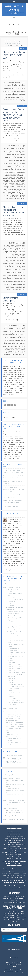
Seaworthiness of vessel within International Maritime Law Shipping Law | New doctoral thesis (14, 115)
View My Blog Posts (8, 570)
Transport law (18, 97)
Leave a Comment (22, 289)
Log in (22, 972)
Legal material (5, 163)
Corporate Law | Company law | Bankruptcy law (13, 157)
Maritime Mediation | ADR (14, 788)
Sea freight (15, 186)
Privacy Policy (14, 958)
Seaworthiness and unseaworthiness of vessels (16, 187)
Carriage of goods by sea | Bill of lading (15, 84)
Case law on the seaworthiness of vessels (17, 151)
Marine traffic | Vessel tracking (16, 169)
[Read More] (22, 565)
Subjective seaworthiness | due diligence (11, 190)
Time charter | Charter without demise (14, 284)
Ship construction (21, 189)
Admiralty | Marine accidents (15, 634)
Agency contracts (16, 146)
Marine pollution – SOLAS (14, 664)
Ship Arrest (16, 189)
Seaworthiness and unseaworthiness (13, 198)
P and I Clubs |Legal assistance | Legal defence (14, 184)
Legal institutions (19, 160)
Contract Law (16, 88)
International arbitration (16, 91)
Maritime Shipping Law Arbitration (9, 178)
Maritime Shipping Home (9, 775)
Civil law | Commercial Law (12, 152)
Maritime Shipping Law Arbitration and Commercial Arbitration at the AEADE (13, 211)
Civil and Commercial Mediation (8, 755)
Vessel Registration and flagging (15, 195)
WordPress (17, 972)
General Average (17, 159)
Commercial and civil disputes (13, 87)
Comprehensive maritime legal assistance (11, 156)
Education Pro (18, 970)
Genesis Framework (9, 972)
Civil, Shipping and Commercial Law (10, 249)
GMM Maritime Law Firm (14, 8)
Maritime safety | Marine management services (12, 96)
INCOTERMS (9, 91)
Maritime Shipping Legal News (10, 816)
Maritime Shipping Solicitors (10, 808)
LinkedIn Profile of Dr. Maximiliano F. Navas (14, 902)
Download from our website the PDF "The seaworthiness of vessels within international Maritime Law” (14, 898)
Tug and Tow (19, 193)
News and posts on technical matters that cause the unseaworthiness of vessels (15, 272)
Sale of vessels (10, 186)
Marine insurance (19, 168)
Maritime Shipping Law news (11, 271)
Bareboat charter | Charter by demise (14, 327)
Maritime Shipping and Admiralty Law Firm (13, 800)
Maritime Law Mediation (17, 99)
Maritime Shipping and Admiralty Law (18, 196)
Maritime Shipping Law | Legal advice (18, 177)
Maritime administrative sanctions (18, 172)
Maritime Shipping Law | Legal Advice (12, 778)
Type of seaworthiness (18, 286)
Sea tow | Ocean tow (21, 186)
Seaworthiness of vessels (8, 189)
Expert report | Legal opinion (15, 626)
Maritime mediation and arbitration (18, 94)
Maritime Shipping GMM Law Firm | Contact (13, 819)
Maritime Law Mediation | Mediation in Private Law (14, 55)
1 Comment (23, 198)
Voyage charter (18, 287)
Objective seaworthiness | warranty (18, 183)
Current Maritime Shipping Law (10, 299)
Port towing (21, 277)
